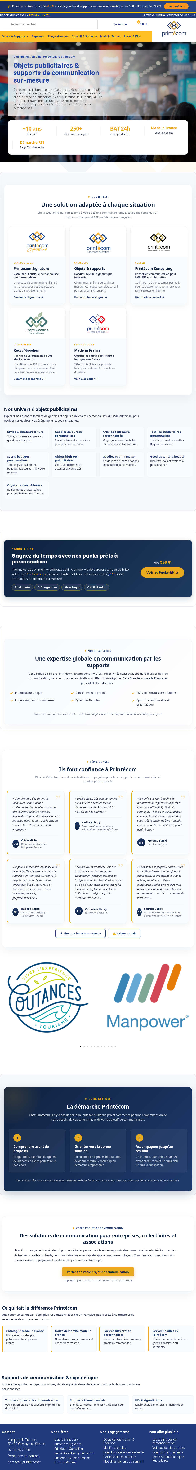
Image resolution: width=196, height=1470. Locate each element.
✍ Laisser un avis (124, 933)
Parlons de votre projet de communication (98, 1272)
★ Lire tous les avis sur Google (80, 933)
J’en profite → (176, 6)
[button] (80, 1046)
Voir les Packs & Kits (162, 572)
